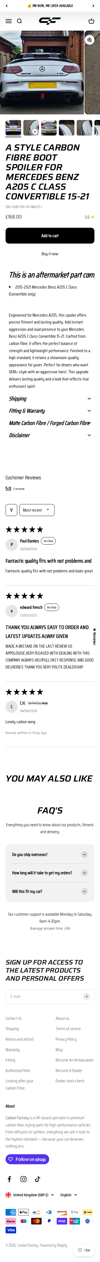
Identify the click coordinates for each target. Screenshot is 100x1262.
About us (62, 1018)
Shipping (12, 1028)
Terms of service (68, 1028)
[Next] (93, 6)
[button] (50, 275)
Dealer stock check (70, 1080)
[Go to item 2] (31, 128)
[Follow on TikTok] (37, 1179)
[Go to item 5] (84, 128)
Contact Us (14, 1018)
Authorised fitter (18, 1070)
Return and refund (19, 1039)
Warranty (13, 1049)
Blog (59, 1049)
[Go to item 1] (13, 128)
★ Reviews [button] (95, 636)
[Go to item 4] (66, 128)
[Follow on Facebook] (9, 1179)
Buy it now (50, 253)
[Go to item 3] (49, 128)
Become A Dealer (69, 1070)
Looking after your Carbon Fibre (19, 1084)
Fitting (10, 1059)
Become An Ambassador (75, 1059)
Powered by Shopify (53, 1245)
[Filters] (11, 510)
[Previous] (7, 6)
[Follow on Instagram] (23, 1179)
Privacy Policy (66, 1039)
